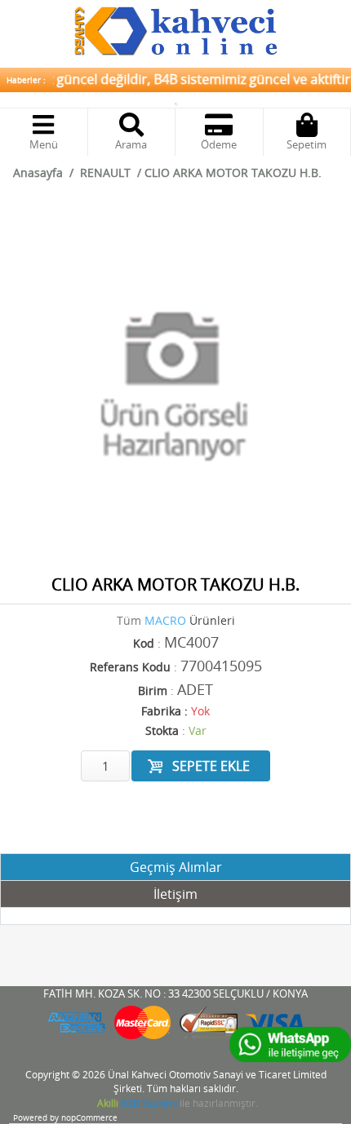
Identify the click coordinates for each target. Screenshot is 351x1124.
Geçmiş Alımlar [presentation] (176, 867)
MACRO (165, 620)
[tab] (175, 867)
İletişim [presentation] (175, 894)
